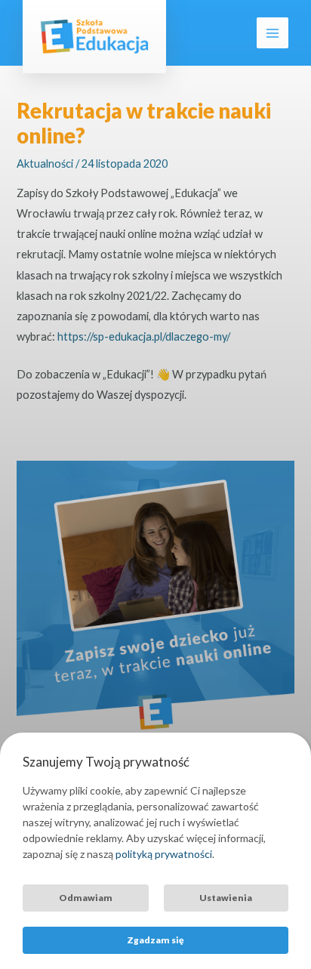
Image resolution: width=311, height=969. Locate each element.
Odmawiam (85, 897)
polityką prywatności (163, 853)
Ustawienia (225, 897)
